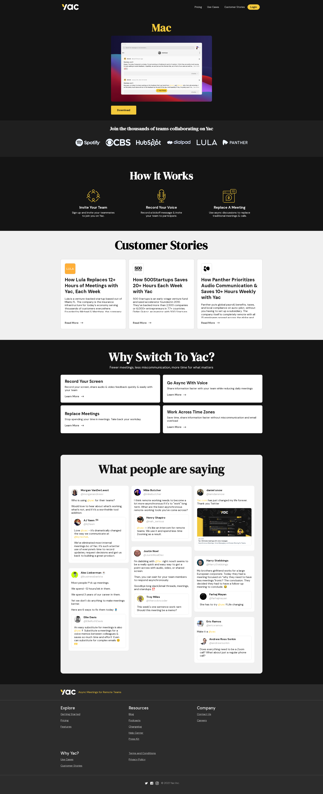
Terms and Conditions (142, 753)
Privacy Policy (137, 759)
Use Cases (213, 7)
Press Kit (134, 739)
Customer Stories (234, 7)
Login (253, 7)
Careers (202, 720)
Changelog (135, 726)
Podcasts (134, 720)
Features (66, 726)
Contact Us (204, 714)
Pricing (198, 7)
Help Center (136, 733)
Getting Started (70, 714)
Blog (131, 714)
